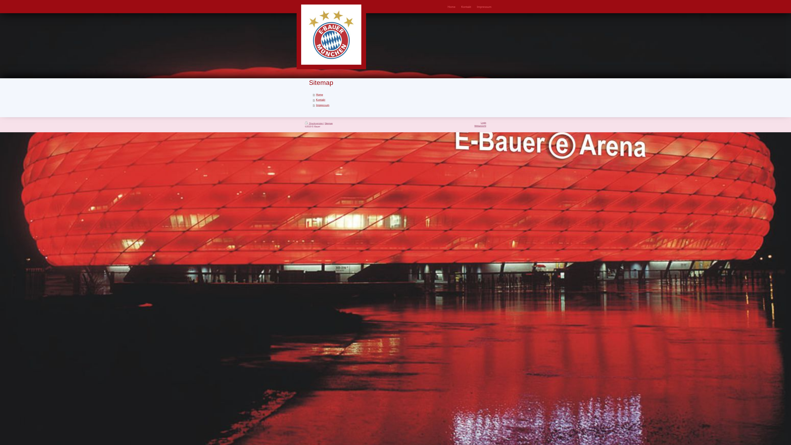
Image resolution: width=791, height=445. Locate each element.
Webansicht (480, 126)
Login (483, 123)
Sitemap (329, 123)
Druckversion (316, 123)
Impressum (322, 105)
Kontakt (320, 99)
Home (319, 94)
